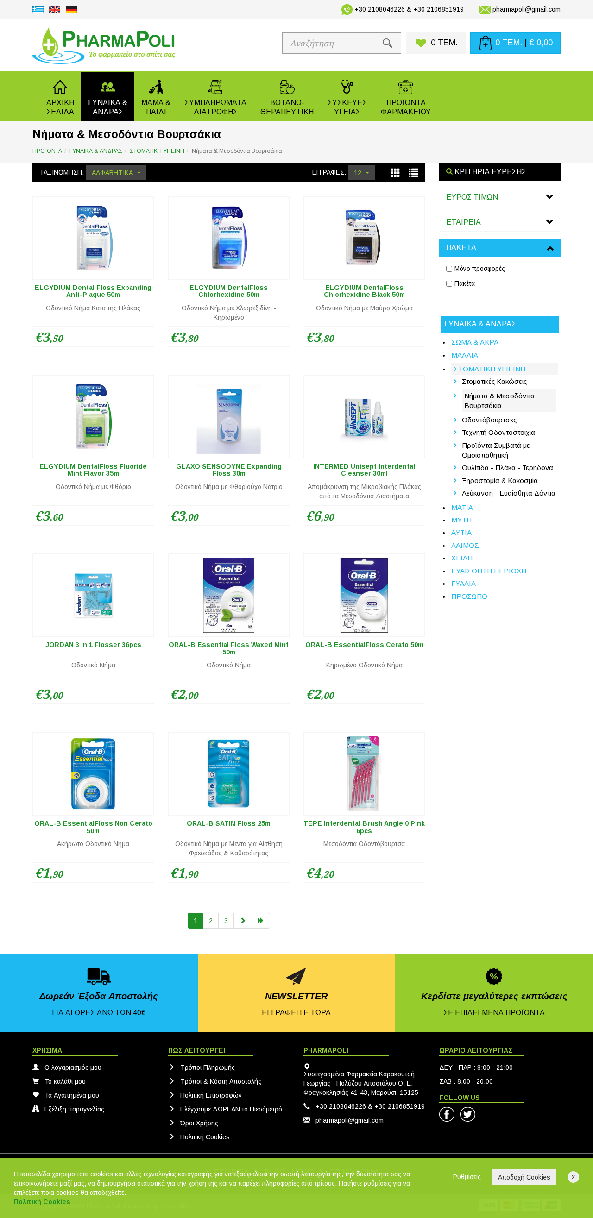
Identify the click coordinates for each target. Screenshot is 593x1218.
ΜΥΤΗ (461, 520)
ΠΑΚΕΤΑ (461, 247)
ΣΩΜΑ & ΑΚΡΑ (474, 342)
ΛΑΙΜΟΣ (465, 545)
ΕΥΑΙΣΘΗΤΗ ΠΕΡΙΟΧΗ (488, 571)
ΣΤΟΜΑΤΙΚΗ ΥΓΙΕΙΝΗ (157, 151)
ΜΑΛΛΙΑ (464, 355)
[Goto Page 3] (261, 921)
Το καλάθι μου (65, 1081)
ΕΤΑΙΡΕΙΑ (463, 222)
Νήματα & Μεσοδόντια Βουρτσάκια (499, 400)
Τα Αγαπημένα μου (71, 1095)
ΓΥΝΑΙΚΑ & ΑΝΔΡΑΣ (95, 151)
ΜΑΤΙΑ (462, 507)
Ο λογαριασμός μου (72, 1067)
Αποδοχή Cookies (524, 1177)
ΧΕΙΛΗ (462, 558)
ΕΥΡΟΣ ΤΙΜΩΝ (472, 197)
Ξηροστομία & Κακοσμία (500, 480)
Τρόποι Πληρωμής (207, 1067)
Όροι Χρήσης (199, 1123)
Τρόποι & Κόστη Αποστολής (220, 1081)
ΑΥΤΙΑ (461, 532)
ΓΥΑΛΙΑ (463, 583)
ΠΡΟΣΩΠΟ (469, 596)
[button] (107, 96)
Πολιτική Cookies (205, 1137)
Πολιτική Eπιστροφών (211, 1095)
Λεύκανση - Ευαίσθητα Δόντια (508, 493)
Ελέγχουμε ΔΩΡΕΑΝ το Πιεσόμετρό (231, 1109)
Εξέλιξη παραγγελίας (74, 1109)
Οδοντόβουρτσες (489, 420)
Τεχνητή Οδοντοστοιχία (498, 432)
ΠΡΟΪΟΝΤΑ (47, 151)
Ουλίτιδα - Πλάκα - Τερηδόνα (507, 467)
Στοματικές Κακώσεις (494, 381)
